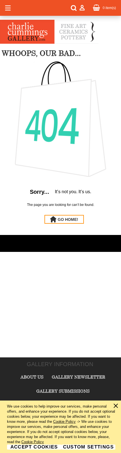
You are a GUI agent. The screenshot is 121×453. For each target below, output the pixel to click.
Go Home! (68, 219)
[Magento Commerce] (49, 43)
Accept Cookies (34, 447)
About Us (32, 376)
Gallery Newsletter (78, 376)
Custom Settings (88, 447)
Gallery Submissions (62, 390)
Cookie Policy (64, 421)
